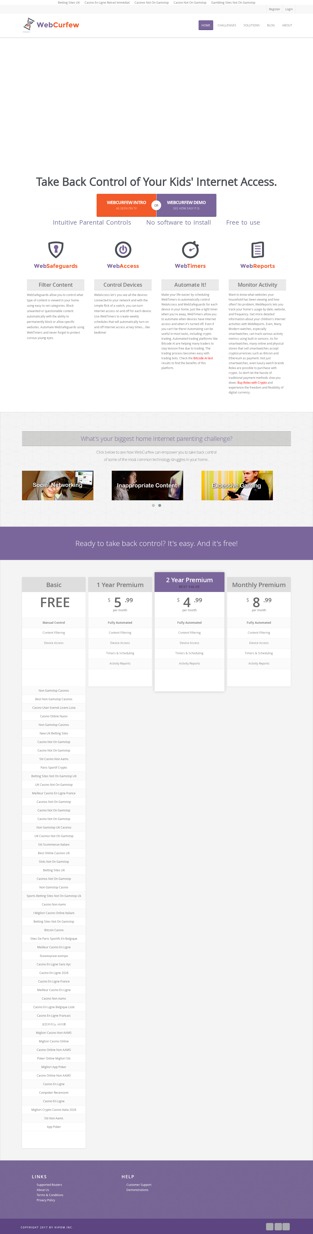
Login (289, 9)
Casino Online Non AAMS (54, 1050)
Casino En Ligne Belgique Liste (54, 1007)
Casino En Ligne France (54, 981)
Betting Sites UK (54, 870)
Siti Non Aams (53, 1118)
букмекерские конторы (54, 956)
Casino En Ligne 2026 (53, 973)
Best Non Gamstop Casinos (53, 699)
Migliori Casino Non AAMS (54, 1033)
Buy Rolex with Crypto (252, 382)
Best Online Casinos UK (54, 853)
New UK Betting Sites (54, 733)
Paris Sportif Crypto (54, 767)
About (287, 25)
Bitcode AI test (203, 358)
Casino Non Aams (54, 904)
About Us (43, 1190)
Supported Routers (49, 1185)
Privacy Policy (46, 1200)
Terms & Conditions (50, 1195)
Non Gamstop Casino (53, 887)
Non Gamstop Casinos (54, 690)
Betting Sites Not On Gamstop (54, 921)
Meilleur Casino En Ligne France (54, 793)
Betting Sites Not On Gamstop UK (54, 776)
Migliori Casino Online (54, 1041)
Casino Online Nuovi (53, 716)
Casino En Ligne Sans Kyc (54, 964)
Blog (271, 25)
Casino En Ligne (54, 1084)
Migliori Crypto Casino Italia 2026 (53, 1110)
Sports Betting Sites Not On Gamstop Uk (54, 896)
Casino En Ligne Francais (54, 1015)
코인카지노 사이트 (54, 1024)
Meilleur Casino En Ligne (54, 947)
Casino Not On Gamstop (53, 742)
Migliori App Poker (53, 1067)
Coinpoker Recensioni (53, 1092)
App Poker (54, 1127)
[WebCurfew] (50, 26)
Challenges (227, 25)
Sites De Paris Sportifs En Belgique (53, 938)
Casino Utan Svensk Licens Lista (54, 708)
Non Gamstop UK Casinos (53, 827)
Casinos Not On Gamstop (54, 802)
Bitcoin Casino (54, 930)
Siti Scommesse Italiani (53, 844)
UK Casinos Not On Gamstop (53, 836)
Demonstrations (137, 1190)
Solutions (252, 25)
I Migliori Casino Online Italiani (53, 913)
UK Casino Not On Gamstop (54, 784)
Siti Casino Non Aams (53, 759)
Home (205, 25)
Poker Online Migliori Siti (53, 1058)
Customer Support (138, 1185)
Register (274, 9)
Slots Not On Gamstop (54, 861)
